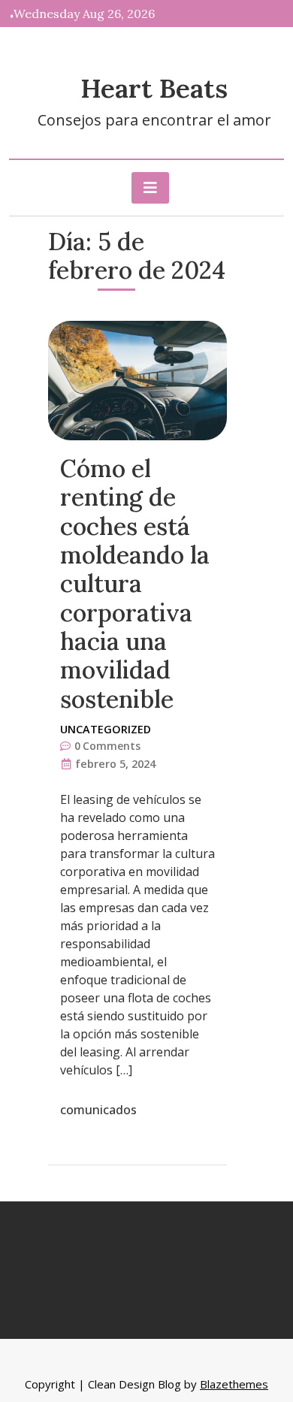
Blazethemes (234, 1383)
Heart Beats (154, 88)
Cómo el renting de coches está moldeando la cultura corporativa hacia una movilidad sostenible (135, 584)
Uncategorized (105, 729)
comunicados (98, 1109)
